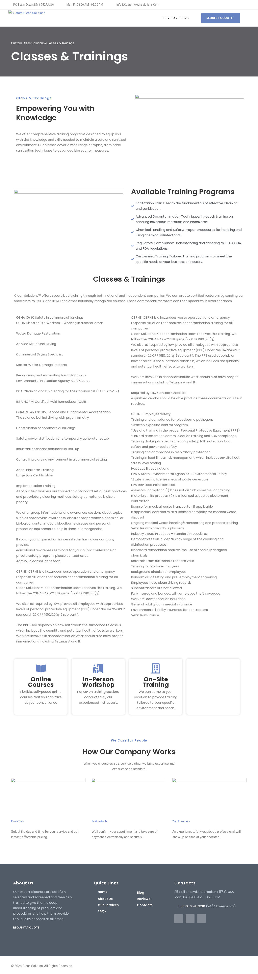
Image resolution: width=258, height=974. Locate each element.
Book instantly (99, 821)
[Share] (244, 4)
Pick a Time (17, 821)
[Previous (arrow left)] (7, 487)
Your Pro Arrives (181, 821)
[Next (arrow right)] (251, 487)
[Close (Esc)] (253, 4)
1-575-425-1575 (175, 18)
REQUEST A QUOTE (219, 18)
